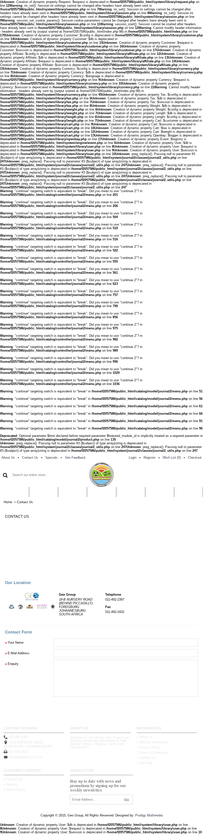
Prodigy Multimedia (149, 815)
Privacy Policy (149, 747)
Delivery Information (153, 742)
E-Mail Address (18, 653)
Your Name (16, 642)
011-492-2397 (18, 737)
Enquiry (13, 664)
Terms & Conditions (153, 752)
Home (8, 502)
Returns (11, 784)
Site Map (145, 763)
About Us (146, 737)
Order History (15, 789)
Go (126, 800)
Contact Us (25, 502)
